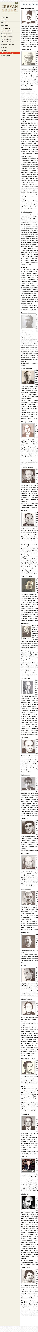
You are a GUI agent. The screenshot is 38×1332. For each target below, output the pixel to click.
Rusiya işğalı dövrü (7, 33)
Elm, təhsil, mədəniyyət (8, 42)
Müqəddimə (5, 20)
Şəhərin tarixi (5, 25)
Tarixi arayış (5, 22)
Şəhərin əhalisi (6, 28)
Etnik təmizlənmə (6, 39)
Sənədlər (4, 50)
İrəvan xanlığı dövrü (7, 31)
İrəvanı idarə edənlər (7, 36)
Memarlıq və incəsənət (8, 44)
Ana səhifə (5, 17)
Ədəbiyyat (4, 47)
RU (16, 2)
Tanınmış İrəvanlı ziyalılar (8, 53)
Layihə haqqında (6, 55)
